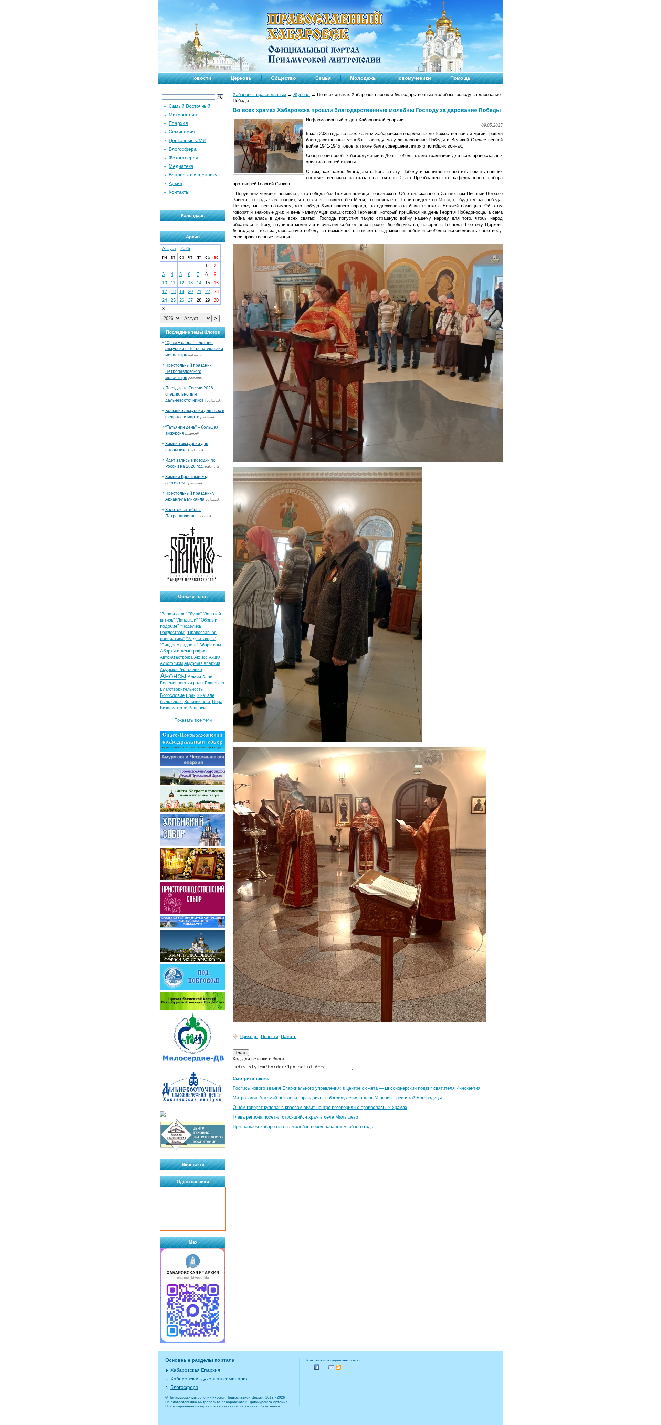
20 (190, 291)
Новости (200, 78)
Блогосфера (183, 149)
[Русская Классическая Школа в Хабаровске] (192, 1149)
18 (173, 291)
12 (181, 282)
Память (288, 1036)
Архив (175, 183)
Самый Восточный (189, 106)
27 (190, 300)
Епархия (178, 123)
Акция (215, 657)
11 (173, 282)
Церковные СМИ (187, 140)
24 (164, 300)
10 (164, 282)
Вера (217, 701)
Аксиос (201, 657)
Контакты (179, 192)
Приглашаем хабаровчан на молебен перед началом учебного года (303, 1126)
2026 (185, 248)
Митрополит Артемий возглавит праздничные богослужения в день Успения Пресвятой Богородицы (337, 1097)
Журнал (301, 94)
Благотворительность (181, 689)
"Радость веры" (201, 638)
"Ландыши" (187, 620)
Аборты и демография (183, 651)
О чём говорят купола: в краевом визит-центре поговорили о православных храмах (320, 1107)
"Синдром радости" (179, 645)
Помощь (460, 78)
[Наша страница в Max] (192, 1341)
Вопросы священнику (193, 174)
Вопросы (197, 707)
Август (169, 248)
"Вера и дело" (173, 614)
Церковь (241, 78)
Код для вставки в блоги (258, 1058)
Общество (283, 78)
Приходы (249, 1036)
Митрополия (183, 114)
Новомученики (413, 78)
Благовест (215, 683)
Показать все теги (193, 720)
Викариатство (173, 707)
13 (190, 282)
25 (173, 300)
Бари (207, 676)
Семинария (182, 131)
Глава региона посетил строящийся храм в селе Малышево (295, 1117)
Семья (323, 78)
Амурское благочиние (181, 669)
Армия (194, 676)
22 (207, 291)
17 (164, 291)
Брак (190, 695)
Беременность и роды (181, 683)
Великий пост (197, 701)
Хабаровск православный (259, 94)
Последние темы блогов (193, 332)
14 (199, 282)
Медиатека (181, 166)
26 (181, 300)
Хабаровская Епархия (195, 1370)
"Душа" (195, 614)
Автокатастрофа (176, 657)
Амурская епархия (202, 663)
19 (181, 291)
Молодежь (363, 78)
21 (199, 291)
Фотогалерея (183, 157)
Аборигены (210, 645)
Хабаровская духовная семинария (209, 1378)
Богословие (172, 695)
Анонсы (173, 676)
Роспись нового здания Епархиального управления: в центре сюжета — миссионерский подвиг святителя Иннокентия (356, 1088)
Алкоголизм (171, 663)
